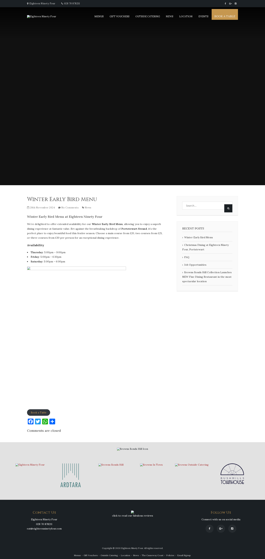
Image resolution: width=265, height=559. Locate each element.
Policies (170, 555)
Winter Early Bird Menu (198, 237)
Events (203, 16)
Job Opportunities (195, 264)
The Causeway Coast (152, 555)
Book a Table (224, 16)
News (169, 16)
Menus (99, 16)
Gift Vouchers (119, 16)
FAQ (186, 257)
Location (186, 16)
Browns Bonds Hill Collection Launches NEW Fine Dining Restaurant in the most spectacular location (207, 277)
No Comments (70, 207)
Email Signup (184, 555)
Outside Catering (147, 16)
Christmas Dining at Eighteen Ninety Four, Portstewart (205, 247)
